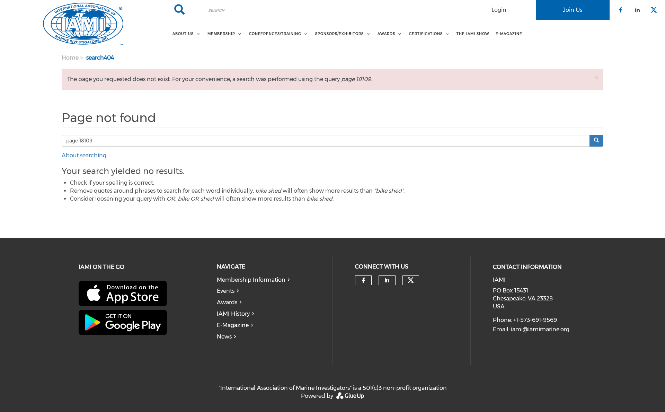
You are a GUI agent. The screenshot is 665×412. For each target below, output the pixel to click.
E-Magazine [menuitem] (509, 34)
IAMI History (233, 313)
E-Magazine (233, 325)
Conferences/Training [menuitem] (275, 34)
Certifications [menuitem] (426, 34)
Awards (227, 302)
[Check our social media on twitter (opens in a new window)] (410, 280)
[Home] (83, 23)
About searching (84, 155)
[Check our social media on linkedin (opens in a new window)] (386, 280)
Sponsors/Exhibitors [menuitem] (339, 34)
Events (225, 291)
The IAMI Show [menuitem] (472, 34)
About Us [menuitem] (183, 34)
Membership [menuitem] (221, 34)
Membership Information (251, 280)
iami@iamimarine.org (540, 329)
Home (70, 57)
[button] (596, 77)
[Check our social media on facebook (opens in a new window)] (363, 280)
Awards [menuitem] (386, 34)
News (224, 336)
